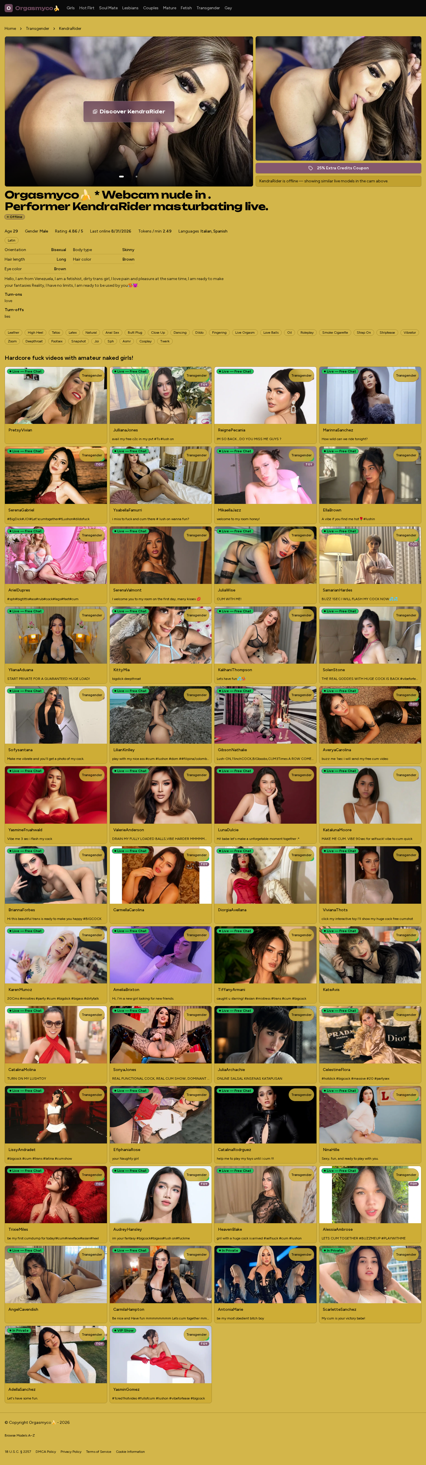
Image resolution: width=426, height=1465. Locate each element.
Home (10, 28)
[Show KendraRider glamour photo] (136, 176)
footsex (57, 341)
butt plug (135, 333)
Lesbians (130, 8)
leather (13, 333)
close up (158, 333)
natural (91, 333)
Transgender (208, 8)
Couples (151, 8)
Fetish (186, 8)
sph (111, 341)
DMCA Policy (46, 1452)
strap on (364, 333)
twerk (165, 341)
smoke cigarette (335, 333)
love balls (270, 333)
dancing (180, 333)
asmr (127, 341)
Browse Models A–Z (20, 1435)
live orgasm (245, 333)
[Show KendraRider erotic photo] (121, 176)
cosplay (145, 341)
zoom (12, 341)
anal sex (112, 333)
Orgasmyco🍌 (33, 8)
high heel (35, 333)
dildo (199, 333)
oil (289, 333)
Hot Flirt (86, 8)
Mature (169, 8)
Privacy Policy (71, 1452)
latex (73, 333)
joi (96, 341)
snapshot (78, 341)
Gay (228, 8)
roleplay (307, 333)
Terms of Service (98, 1452)
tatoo (56, 333)
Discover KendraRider (137, 113)
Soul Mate (108, 8)
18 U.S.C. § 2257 (18, 1452)
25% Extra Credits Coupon (346, 169)
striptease (387, 333)
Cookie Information (130, 1452)
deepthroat (34, 341)
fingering (219, 333)
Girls (71, 8)
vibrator (410, 333)
